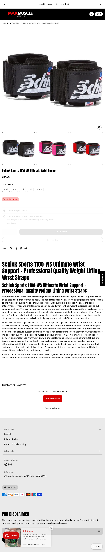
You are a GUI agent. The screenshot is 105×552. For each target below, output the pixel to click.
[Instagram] (10, 464)
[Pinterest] (21, 248)
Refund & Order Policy (15, 444)
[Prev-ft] (99, 531)
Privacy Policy (11, 439)
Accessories (13, 23)
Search (7, 434)
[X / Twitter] (16, 248)
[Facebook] (11, 248)
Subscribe (10, 539)
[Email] (25, 248)
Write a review (52, 398)
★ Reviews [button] (102, 278)
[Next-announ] (100, 4)
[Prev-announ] (4, 4)
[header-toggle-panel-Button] (4, 14)
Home (4, 23)
